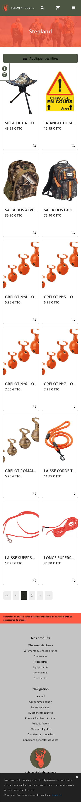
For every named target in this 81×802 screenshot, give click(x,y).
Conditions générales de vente (40, 740)
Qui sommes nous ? (40, 702)
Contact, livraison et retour (40, 718)
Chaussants (40, 656)
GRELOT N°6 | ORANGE (26, 383)
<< (7, 595)
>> (48, 595)
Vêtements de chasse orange (40, 651)
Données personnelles (41, 734)
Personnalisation (40, 707)
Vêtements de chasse (40, 645)
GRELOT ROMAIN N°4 (24, 470)
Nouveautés (41, 678)
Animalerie (40, 672)
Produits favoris (41, 723)
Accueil (40, 696)
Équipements (40, 667)
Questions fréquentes (40, 712)
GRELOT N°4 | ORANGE (26, 296)
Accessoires (41, 661)
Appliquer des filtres (40, 58)
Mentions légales (40, 729)
